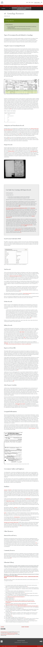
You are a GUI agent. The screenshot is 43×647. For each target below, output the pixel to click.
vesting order (17, 403)
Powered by (21, 640)
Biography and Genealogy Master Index (11, 522)
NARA (25, 337)
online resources (18, 229)
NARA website (21, 331)
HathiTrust (6, 342)
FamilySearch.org (17, 230)
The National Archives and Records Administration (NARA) (16, 208)
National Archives (11, 151)
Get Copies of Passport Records (26, 224)
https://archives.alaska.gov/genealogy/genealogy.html (28, 605)
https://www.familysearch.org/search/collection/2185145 (16, 604)
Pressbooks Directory (25, 642)
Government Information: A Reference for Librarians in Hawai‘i (21, 8)
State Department (33, 151)
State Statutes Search (27, 293)
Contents (3, 8)
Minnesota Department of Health (16, 275)
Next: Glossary (39, 646)
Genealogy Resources (4, 631)
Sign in (32, 2)
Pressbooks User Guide (18, 642)
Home (27, 2)
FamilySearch (28, 498)
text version (23, 403)
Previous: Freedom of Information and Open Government (9, 646)
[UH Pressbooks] (2, 2)
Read (29, 2)
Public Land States (32, 428)
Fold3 (10, 489)
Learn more (19, 5)
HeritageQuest (17, 516)
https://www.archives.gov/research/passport (15, 596)
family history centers (10, 500)
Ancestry (5, 489)
